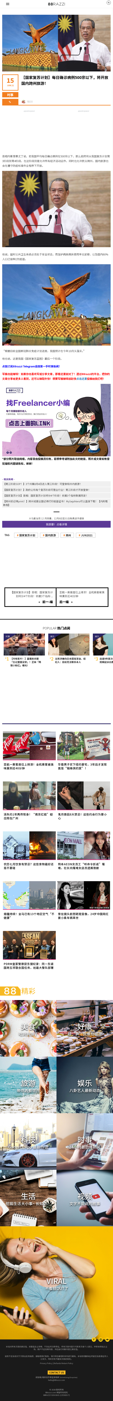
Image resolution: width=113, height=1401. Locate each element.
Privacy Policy (46, 1363)
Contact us (56, 1372)
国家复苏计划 (27, 535)
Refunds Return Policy (63, 1363)
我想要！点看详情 (56, 524)
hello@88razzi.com (56, 1380)
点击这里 (81, 378)
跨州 (68, 535)
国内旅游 (50, 535)
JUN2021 (87, 535)
